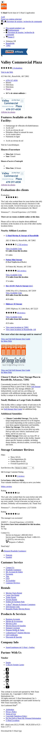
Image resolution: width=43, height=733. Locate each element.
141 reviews (21, 271)
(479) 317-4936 (12, 80)
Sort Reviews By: (8, 468)
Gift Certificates (12, 635)
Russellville (10, 43)
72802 (8, 45)
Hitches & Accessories (14, 621)
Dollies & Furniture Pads (15, 602)
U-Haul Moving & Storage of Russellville (22, 236)
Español (9, 557)
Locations (12, 720)
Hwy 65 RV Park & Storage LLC (19, 286)
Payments (9, 574)
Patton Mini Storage (14, 260)
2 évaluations (17, 68)
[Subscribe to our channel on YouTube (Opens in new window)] (7, 688)
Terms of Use (11, 714)
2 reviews (20, 476)
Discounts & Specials (14, 637)
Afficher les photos (8, 112)
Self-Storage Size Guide (13, 409)
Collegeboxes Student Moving (18, 633)
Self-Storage (35, 387)
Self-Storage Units (13, 607)
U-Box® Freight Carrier (15, 665)
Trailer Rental (11, 597)
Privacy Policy (11, 712)
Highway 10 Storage (14, 304)
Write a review (6, 486)
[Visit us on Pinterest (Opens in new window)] (7, 678)
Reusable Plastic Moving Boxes (18, 609)
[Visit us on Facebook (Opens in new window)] (7, 670)
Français (9, 555)
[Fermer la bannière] (2, 2)
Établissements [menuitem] (13, 30)
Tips (7, 576)
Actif (3, 17)
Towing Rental (11, 600)
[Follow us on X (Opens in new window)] (7, 685)
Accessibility (10, 581)
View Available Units (14, 249)
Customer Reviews (13, 583)
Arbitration (10, 710)
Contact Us (10, 568)
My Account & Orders (14, 572)
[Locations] (2, 24)
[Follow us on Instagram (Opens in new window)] (7, 674)
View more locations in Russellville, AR (21, 329)
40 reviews (21, 313)
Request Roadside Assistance (15, 551)
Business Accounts (13, 619)
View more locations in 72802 (17, 327)
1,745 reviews (22, 245)
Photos (8, 89)
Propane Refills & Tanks (15, 630)
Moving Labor (11, 624)
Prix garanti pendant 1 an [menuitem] (15, 28)
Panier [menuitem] (11, 37)
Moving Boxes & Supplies (16, 626)
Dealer (8, 663)
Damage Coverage (13, 628)
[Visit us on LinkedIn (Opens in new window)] (7, 681)
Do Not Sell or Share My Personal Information (23, 718)
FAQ (8, 578)
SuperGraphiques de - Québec (20, 647)
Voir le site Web (7, 72)
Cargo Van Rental (12, 595)
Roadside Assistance (13, 570)
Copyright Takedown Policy (16, 716)
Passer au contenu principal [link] (11, 19)
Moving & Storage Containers (20, 604)
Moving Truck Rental (14, 593)
